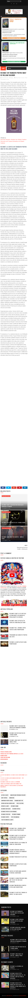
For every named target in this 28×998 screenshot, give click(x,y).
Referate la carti (5, 806)
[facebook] (11, 3)
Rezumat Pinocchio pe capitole (18, 857)
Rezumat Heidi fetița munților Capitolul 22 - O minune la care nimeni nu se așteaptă (18, 985)
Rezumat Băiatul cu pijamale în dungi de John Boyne (18, 843)
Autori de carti (4, 795)
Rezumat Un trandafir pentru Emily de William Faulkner (17, 912)
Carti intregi (4, 797)
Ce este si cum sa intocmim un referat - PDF (12, 778)
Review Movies (4, 759)
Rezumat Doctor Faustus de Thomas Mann (13, 522)
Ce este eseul (4, 780)
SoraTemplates (9, 995)
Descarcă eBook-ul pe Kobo (14, 38)
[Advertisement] (14, 421)
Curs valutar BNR (5, 757)
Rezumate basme (14, 806)
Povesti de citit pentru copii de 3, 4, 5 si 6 (12, 753)
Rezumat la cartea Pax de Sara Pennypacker (18, 865)
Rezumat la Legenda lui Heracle (16, 967)
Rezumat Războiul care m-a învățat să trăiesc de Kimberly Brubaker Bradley (18, 851)
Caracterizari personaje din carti (18, 795)
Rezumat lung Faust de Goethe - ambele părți (13, 537)
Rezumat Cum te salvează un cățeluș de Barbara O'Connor (12, 505)
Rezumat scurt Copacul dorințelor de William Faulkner (17, 920)
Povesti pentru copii (6, 752)
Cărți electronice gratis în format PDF (11, 783)
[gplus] (17, 3)
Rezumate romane (20, 77)
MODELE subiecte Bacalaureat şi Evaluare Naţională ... (12, 786)
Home (3, 68)
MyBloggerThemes (22, 995)
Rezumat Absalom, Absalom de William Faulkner (14, 139)
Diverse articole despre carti (8, 803)
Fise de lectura (20, 803)
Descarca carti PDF (19, 800)
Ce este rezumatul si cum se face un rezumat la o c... (14, 775)
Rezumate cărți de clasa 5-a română (10, 782)
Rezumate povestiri (6, 528)
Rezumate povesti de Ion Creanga (8, 811)
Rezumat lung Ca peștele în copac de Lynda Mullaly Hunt (17, 621)
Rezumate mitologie (6, 808)
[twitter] (14, 3)
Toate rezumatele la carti (7, 819)
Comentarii (11, 797)
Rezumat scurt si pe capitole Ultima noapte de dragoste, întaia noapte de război (17, 615)
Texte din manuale (15, 817)
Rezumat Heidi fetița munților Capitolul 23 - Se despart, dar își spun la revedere (17, 975)
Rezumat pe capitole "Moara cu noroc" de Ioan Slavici (18, 893)
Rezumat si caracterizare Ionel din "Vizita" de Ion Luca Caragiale (18, 880)
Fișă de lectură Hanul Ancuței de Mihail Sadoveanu (17, 872)
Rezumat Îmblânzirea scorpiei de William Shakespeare (17, 886)
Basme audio (4, 755)
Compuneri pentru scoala (7, 800)
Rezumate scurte (5, 817)
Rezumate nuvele (16, 808)
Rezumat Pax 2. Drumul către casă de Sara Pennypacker (17, 628)
